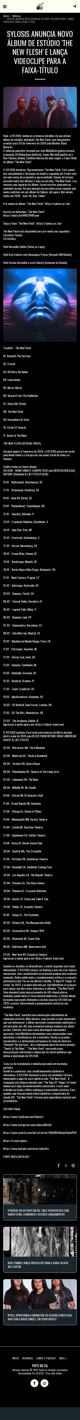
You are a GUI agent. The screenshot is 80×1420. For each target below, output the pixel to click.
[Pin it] (73, 1165)
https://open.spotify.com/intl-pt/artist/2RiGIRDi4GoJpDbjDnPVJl (39, 1132)
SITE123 (40, 1373)
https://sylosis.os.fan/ (57, 203)
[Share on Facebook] (58, 1165)
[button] (4, 6)
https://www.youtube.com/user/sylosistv (26, 1148)
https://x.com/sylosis (15, 1140)
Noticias (17, 16)
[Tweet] (66, 1165)
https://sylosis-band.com (49, 724)
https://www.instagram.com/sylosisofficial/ (27, 1124)
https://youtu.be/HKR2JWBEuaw (21, 215)
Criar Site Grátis (54, 1373)
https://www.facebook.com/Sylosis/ (23, 1116)
